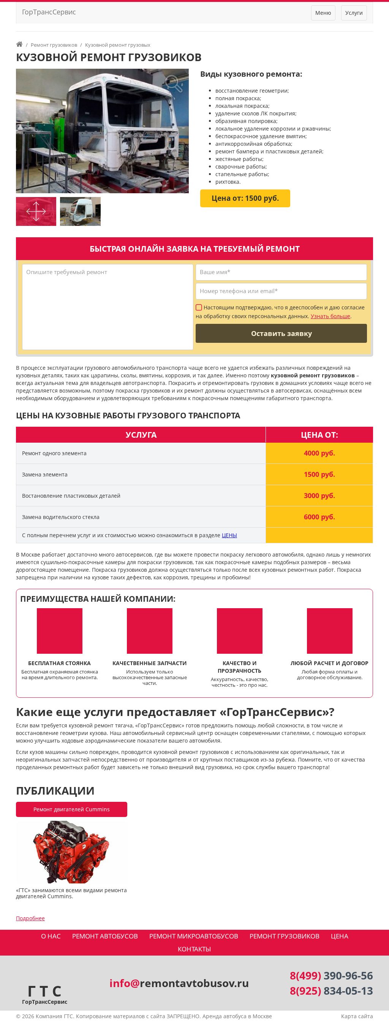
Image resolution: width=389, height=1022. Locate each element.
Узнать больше (330, 316)
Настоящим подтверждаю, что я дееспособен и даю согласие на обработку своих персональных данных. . (280, 312)
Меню (323, 12)
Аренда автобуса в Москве (237, 1016)
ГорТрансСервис (49, 11)
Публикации (55, 790)
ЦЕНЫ (229, 535)
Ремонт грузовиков (284, 936)
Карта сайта (357, 1016)
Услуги (354, 12)
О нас (51, 936)
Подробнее (30, 918)
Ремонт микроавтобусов (193, 936)
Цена (339, 936)
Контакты (194, 949)
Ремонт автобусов (105, 936)
